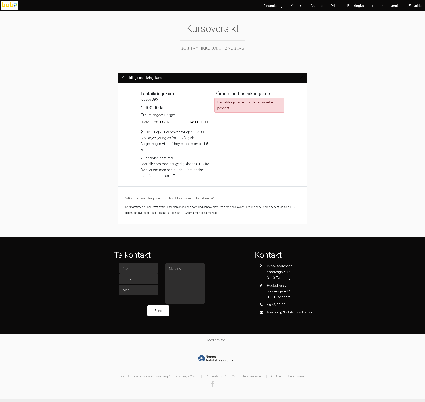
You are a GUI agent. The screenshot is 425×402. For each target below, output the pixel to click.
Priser (335, 6)
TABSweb (211, 376)
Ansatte (316, 6)
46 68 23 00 (276, 305)
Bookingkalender (360, 6)
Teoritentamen (252, 376)
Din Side (275, 376)
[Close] (301, 78)
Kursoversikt (391, 6)
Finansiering (273, 6)
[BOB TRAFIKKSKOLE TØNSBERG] (9, 5)
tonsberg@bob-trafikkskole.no (290, 312)
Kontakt (296, 6)
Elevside (415, 6)
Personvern (296, 376)
